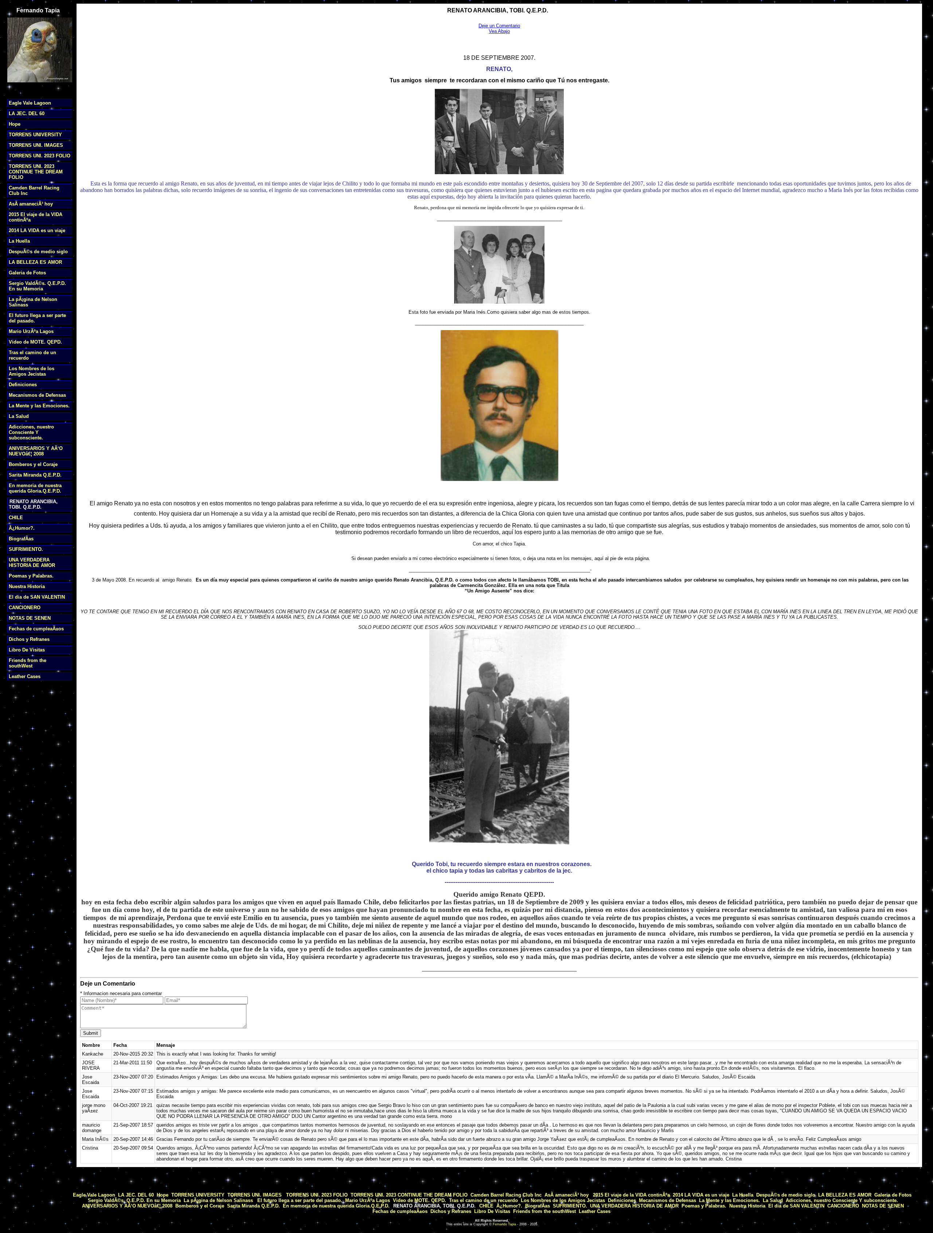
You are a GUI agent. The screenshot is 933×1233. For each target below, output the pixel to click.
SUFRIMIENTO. (26, 549)
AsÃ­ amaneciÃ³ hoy (31, 204)
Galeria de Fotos (27, 272)
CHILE (16, 517)
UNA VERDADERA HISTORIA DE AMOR (32, 562)
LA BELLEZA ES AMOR (35, 262)
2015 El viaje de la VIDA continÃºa (631, 1195)
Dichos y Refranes (29, 639)
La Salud (19, 416)
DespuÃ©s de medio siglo (38, 251)
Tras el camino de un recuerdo (483, 1200)
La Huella (19, 241)
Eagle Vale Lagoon (30, 103)
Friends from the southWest (27, 663)
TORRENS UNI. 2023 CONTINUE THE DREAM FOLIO (36, 172)
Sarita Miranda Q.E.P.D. (35, 475)
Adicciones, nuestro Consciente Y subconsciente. (31, 432)
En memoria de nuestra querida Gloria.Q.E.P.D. (35, 488)
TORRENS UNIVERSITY (35, 134)
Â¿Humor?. (22, 528)
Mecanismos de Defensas (37, 395)
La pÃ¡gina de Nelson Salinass (218, 1200)
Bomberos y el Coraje (33, 464)
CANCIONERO (24, 607)
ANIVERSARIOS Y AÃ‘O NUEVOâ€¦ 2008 (36, 451)
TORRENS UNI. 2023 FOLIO (39, 155)
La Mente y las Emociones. (39, 405)
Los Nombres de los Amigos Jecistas (31, 371)
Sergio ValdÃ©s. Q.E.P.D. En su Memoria (37, 286)
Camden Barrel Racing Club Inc (506, 1195)
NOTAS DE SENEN (30, 618)
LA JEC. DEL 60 (26, 113)
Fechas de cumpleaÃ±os (36, 628)
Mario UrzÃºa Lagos (31, 331)
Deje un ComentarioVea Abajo (499, 28)
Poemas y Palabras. (31, 576)
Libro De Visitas (27, 650)
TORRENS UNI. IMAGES (36, 145)
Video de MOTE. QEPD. (35, 342)
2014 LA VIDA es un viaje (37, 230)
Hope (14, 124)
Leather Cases (24, 676)
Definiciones (23, 384)
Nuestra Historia (27, 586)
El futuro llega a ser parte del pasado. (299, 1200)
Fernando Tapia (504, 1224)
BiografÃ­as (21, 538)
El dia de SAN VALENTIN (37, 597)
